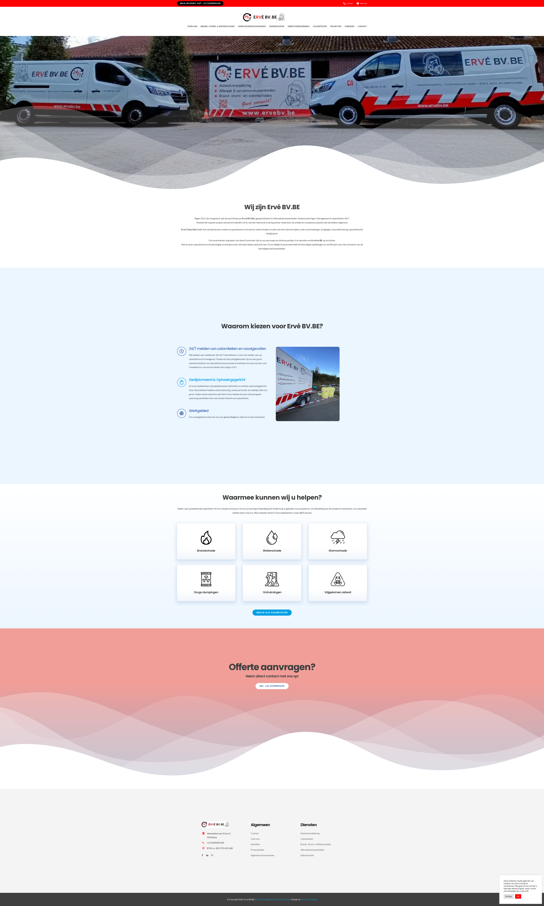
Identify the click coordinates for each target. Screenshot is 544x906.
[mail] (212, 855)
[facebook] (202, 855)
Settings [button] (508, 896)
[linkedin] (207, 855)
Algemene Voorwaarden (280, 899)
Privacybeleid (262, 899)
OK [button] (518, 896)
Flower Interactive (309, 899)
